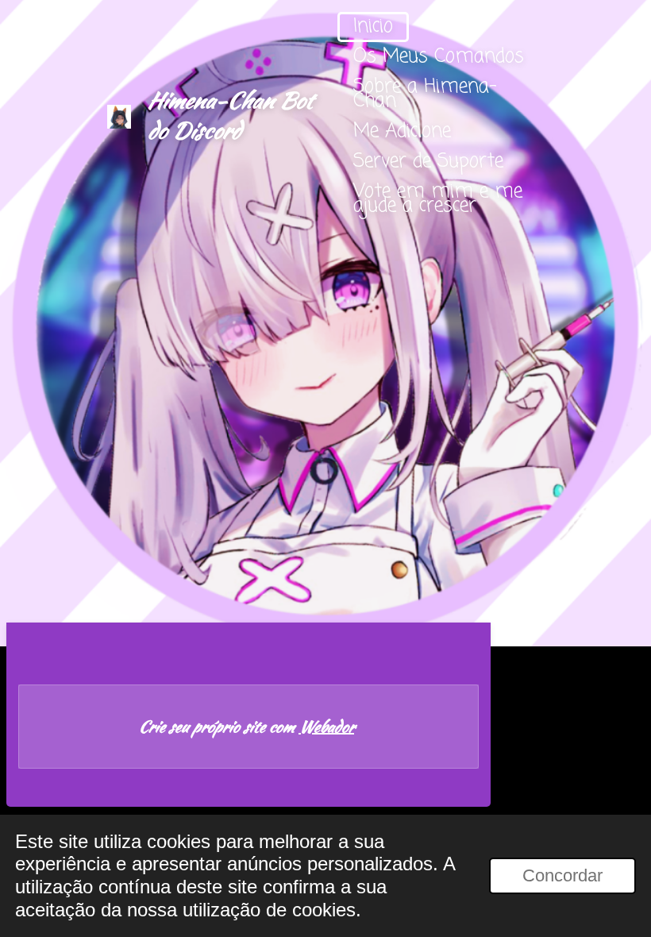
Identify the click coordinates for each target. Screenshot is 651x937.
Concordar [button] (562, 875)
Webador (326, 726)
